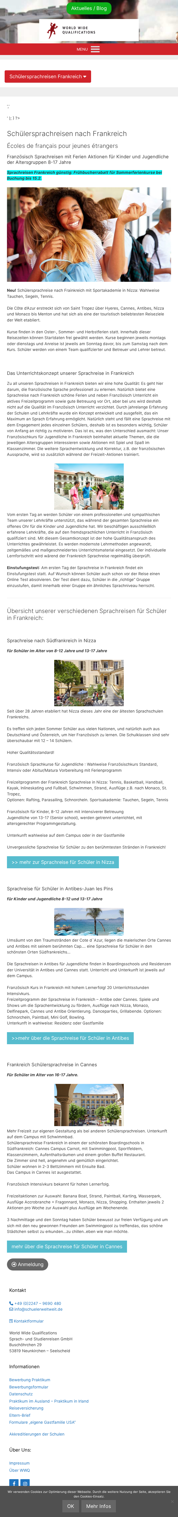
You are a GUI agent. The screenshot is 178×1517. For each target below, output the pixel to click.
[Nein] (172, 1501)
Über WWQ (19, 1470)
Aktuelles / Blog (89, 8)
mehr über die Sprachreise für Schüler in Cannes (67, 1246)
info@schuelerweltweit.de (38, 1309)
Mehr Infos (98, 1506)
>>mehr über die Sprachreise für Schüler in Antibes (70, 1038)
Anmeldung (30, 1264)
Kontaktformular (28, 1321)
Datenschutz (21, 1394)
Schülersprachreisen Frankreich (46, 76)
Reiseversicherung (26, 1408)
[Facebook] (14, 1484)
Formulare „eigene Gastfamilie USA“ (42, 1422)
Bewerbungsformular (28, 1387)
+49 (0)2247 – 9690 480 (37, 1303)
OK (70, 1506)
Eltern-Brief (19, 1415)
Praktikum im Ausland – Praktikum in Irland (49, 1401)
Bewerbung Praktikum (29, 1380)
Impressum (19, 1463)
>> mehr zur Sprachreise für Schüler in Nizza (63, 862)
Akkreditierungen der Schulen (36, 1434)
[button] (82, 49)
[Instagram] (25, 1484)
